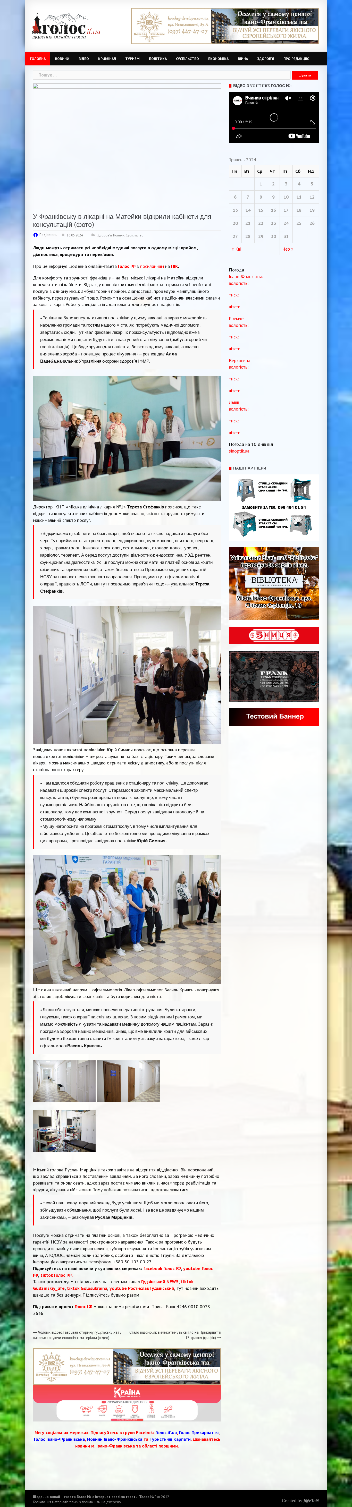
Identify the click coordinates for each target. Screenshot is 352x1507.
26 (312, 223)
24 (286, 223)
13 (235, 210)
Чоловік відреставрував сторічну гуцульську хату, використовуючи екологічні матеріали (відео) (77, 1335)
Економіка (218, 58)
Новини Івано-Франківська (114, 1439)
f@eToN (311, 1500)
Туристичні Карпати (170, 1439)
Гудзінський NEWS (160, 1281)
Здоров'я (104, 235)
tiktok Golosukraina (87, 1288)
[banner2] (225, 26)
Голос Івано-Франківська (59, 1439)
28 (247, 236)
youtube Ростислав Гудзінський (142, 1288)
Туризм (132, 58)
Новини (62, 58)
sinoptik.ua (239, 451)
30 (273, 236)
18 (298, 210)
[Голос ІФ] (66, 25)
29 (260, 236)
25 (298, 223)
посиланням (152, 266)
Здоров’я (265, 58)
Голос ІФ (127, 266)
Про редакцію (296, 58)
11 (298, 197)
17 (286, 210)
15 (260, 210)
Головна (38, 58)
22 (260, 223)
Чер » (288, 249)
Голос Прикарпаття (199, 1432)
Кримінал (107, 58)
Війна (243, 58)
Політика (158, 58)
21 (247, 223)
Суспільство (187, 58)
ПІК (174, 266)
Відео (84, 58)
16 (273, 210)
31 (286, 236)
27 (235, 236)
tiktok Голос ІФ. (56, 1275)
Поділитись (47, 235)
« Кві (236, 249)
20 (235, 223)
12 (312, 197)
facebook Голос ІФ (162, 1268)
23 (273, 223)
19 (312, 210)
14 (247, 210)
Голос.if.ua (166, 1432)
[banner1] (127, 1366)
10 (286, 197)
